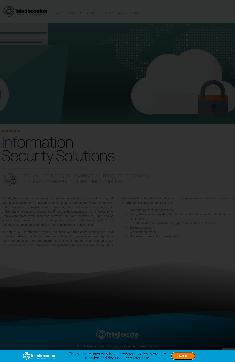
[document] (117, 181)
